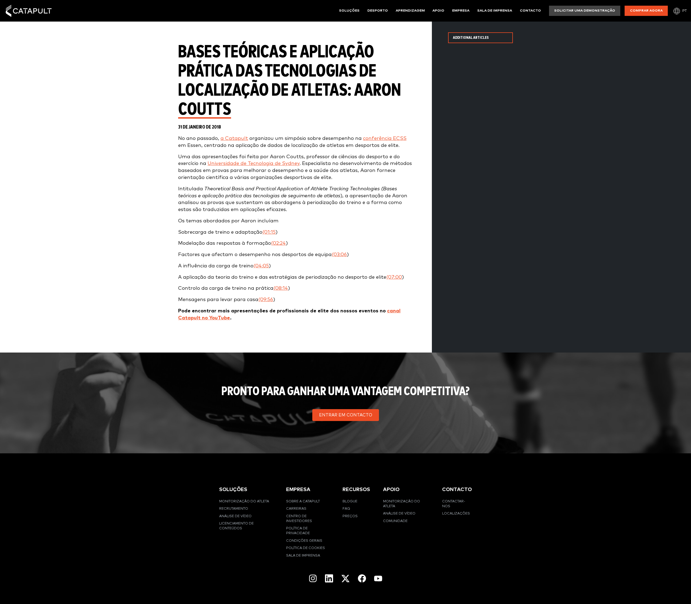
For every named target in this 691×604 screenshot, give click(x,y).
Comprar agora (646, 10)
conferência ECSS (385, 138)
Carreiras (296, 508)
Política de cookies (305, 548)
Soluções (349, 10)
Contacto (530, 10)
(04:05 (261, 265)
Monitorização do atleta (244, 501)
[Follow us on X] (345, 578)
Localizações (456, 513)
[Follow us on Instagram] (313, 578)
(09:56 (265, 299)
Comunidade (395, 521)
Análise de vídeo (235, 516)
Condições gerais (304, 541)
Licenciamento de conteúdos (236, 526)
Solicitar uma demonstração (584, 10)
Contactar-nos (453, 504)
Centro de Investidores (299, 519)
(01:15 (269, 232)
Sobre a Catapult (303, 501)
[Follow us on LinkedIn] (329, 578)
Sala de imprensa (494, 10)
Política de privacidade (298, 531)
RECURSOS (356, 489)
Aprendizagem (410, 10)
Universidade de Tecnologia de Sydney (254, 163)
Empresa (460, 10)
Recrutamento (233, 508)
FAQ (346, 508)
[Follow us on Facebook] (362, 578)
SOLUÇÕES (233, 489)
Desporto (377, 10)
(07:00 (394, 277)
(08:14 (280, 288)
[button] (345, 415)
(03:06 (339, 254)
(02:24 (278, 243)
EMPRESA (298, 489)
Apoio (438, 10)
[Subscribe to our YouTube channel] (378, 578)
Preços (350, 516)
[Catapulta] (29, 11)
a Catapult (234, 138)
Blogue (350, 501)
